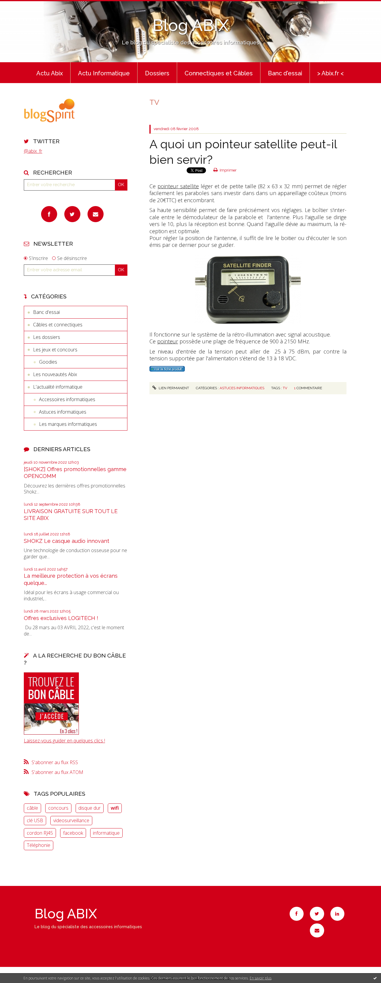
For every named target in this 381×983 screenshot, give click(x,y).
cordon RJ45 (40, 833)
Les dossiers (46, 337)
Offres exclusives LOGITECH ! (61, 618)
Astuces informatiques (62, 412)
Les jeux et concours (55, 349)
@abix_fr (33, 151)
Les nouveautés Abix (55, 374)
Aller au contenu (20, 5)
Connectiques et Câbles (219, 73)
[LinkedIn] (337, 914)
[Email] (96, 214)
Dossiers (157, 73)
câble (32, 808)
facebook (73, 833)
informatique (106, 833)
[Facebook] (49, 214)
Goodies (48, 362)
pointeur (167, 341)
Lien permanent (173, 388)
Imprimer (228, 170)
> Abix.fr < (330, 73)
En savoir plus (260, 978)
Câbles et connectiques (57, 324)
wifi (115, 808)
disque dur (89, 808)
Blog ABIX (190, 25)
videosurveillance (71, 820)
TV (285, 388)
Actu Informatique (104, 73)
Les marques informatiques (68, 424)
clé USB (35, 820)
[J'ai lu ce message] (375, 978)
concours (58, 808)
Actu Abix (49, 73)
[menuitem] (49, 72)
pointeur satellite (178, 186)
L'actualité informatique (57, 387)
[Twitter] (72, 214)
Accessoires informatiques (67, 399)
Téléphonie (38, 845)
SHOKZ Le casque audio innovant (66, 541)
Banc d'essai (285, 73)
